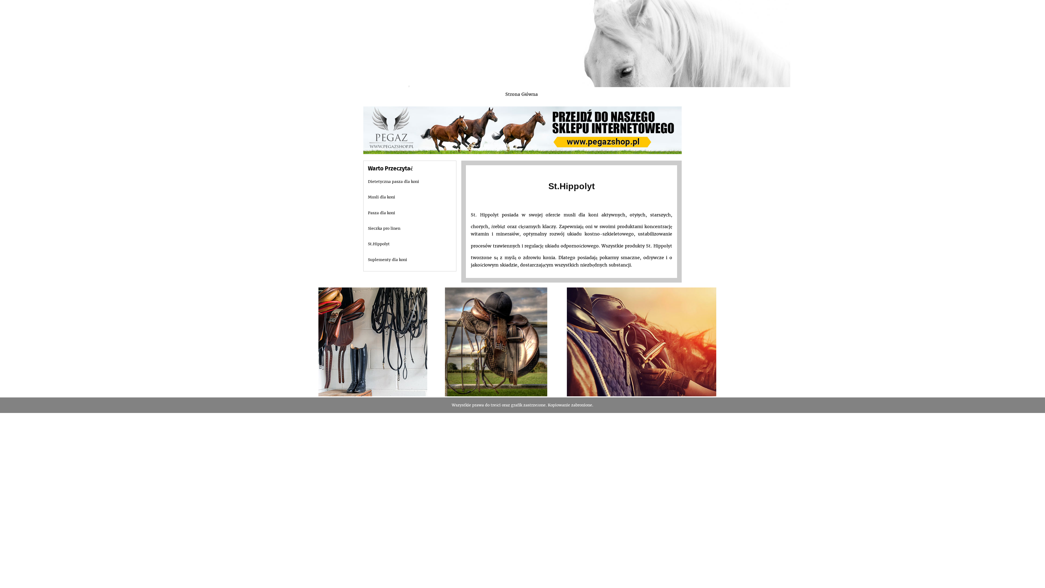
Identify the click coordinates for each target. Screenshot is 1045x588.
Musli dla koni (381, 197)
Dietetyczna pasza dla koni (393, 181)
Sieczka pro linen (384, 228)
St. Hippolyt (485, 215)
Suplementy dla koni (387, 259)
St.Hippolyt (571, 186)
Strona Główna (521, 94)
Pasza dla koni (381, 212)
